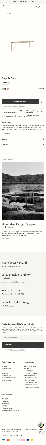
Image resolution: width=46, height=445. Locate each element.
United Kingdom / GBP (23, 25)
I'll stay (23, 38)
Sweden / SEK (23, 32)
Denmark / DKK (23, 28)
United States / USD (23, 21)
